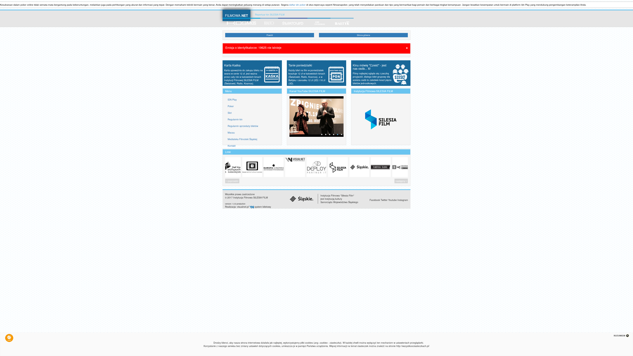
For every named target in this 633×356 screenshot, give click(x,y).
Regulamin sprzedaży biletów (243, 126)
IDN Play (232, 99)
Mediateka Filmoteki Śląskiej (242, 139)
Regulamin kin (235, 119)
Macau (231, 132)
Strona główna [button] (363, 35)
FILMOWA (236, 15)
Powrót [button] (270, 35)
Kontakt (232, 145)
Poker (231, 106)
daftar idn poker (297, 4)
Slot (230, 112)
